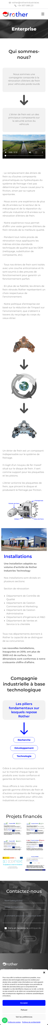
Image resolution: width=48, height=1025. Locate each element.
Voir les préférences (24, 1016)
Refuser (24, 1009)
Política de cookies (14, 1022)
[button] (44, 972)
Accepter (24, 1002)
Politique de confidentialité (31, 1022)
